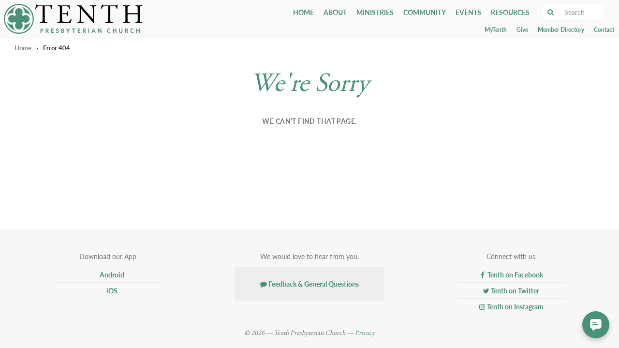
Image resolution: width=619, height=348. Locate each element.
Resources (510, 12)
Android (111, 274)
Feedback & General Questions (313, 284)
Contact (604, 30)
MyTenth (496, 30)
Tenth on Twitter (514, 290)
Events (468, 12)
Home (303, 12)
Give (522, 30)
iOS (111, 290)
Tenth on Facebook (514, 274)
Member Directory (561, 30)
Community (424, 12)
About (335, 12)
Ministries (375, 12)
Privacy (365, 333)
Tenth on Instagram (515, 306)
